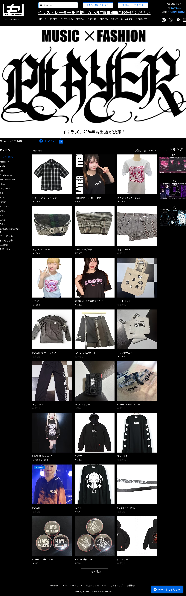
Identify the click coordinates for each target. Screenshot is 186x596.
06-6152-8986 (176, 8)
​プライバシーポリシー (72, 585)
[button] (61, 141)
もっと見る (94, 572)
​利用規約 (54, 585)
